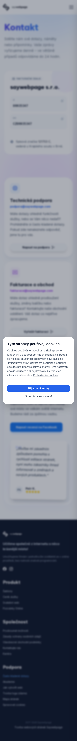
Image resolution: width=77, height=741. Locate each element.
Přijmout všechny (38, 388)
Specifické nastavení (38, 396)
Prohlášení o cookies (45, 375)
